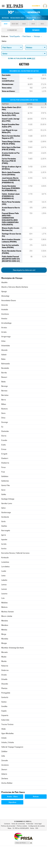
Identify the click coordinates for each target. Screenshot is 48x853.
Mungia (4, 643)
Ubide (3, 729)
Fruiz (3, 472)
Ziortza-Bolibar (7, 783)
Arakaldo (4, 310)
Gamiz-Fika (5, 485)
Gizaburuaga (6, 512)
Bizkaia (36, 796)
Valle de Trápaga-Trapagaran (12, 747)
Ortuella (4, 679)
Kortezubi (5, 558)
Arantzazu (5, 314)
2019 (5, 24)
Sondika (4, 706)
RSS (36, 828)
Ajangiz (4, 291)
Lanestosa (5, 562)
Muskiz (3, 657)
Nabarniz (4, 666)
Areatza (4, 319)
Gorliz (3, 521)
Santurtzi (4, 697)
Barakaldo (5, 368)
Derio (3, 413)
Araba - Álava (12, 796)
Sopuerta (4, 715)
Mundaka (4, 639)
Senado (35, 30)
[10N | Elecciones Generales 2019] (24, 12)
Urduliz (4, 738)
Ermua (3, 449)
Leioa (3, 576)
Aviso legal (38, 824)
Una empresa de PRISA (23, 836)
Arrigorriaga (6, 337)
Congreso (12, 30)
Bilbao (3, 404)
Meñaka (4, 630)
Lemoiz (4, 589)
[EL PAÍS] (15, 6)
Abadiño (4, 282)
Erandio (4, 440)
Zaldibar (4, 751)
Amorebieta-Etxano (8, 300)
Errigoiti (4, 454)
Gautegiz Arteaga (7, 499)
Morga (3, 634)
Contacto (7, 824)
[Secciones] (3, 6)
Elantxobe (5, 431)
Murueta (4, 652)
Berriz (3, 400)
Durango (4, 422)
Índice (32, 828)
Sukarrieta (5, 720)
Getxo (3, 508)
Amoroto (4, 305)
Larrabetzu (5, 567)
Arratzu (4, 328)
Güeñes (4, 526)
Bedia (3, 382)
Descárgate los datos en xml (24, 270)
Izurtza (3, 549)
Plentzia (4, 688)
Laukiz (3, 571)
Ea (2, 427)
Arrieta (4, 332)
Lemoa (4, 585)
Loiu (3, 598)
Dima (3, 418)
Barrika (4, 373)
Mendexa (4, 625)
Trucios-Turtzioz (7, 724)
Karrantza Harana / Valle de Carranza (15, 553)
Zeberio (4, 774)
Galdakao (4, 476)
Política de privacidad (8, 826)
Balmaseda (5, 364)
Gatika (3, 494)
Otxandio (4, 684)
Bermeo (4, 391)
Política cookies (22, 826)
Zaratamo (5, 765)
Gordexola (5, 517)
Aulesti (3, 355)
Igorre (3, 535)
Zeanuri (4, 769)
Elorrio (3, 436)
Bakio (3, 359)
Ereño (3, 445)
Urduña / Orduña (7, 742)
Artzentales (5, 346)
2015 (33, 24)
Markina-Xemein (7, 612)
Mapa (45, 18)
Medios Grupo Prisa (23, 842)
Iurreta (3, 544)
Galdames (5, 481)
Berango (4, 386)
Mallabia (4, 603)
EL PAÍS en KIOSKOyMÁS (21, 828)
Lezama (4, 594)
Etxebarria (5, 463)
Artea (3, 341)
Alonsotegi (5, 296)
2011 (42, 24)
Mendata (4, 621)
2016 (24, 24)
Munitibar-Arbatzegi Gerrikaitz (12, 648)
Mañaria (4, 607)
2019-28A (15, 24)
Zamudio (4, 760)
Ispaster (4, 540)
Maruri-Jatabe (6, 616)
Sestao (4, 702)
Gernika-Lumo (6, 503)
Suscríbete (36, 6)
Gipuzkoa (12, 802)
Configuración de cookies (36, 826)
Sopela (4, 711)
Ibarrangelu (5, 530)
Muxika (4, 661)
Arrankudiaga (6, 323)
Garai (3, 490)
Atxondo (4, 350)
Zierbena (4, 779)
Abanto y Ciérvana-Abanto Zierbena (14, 287)
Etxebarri (4, 458)
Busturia (4, 409)
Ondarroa (5, 670)
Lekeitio (4, 580)
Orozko (4, 675)
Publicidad (29, 824)
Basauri (4, 377)
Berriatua (4, 395)
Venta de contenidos (18, 824)
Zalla (3, 756)
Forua (3, 467)
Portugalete (5, 693)
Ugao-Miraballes (7, 733)
